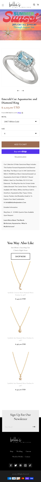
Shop (11, 451)
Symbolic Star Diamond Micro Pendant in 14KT (20, 384)
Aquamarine (16, 223)
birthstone (10, 226)
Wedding (20, 451)
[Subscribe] (34, 426)
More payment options (20, 156)
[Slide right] (22, 90)
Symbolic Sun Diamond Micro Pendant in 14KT (21, 339)
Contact (27, 457)
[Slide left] (18, 90)
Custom (28, 451)
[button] (2, 5)
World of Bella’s (17, 457)
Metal (4, 117)
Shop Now (20, 256)
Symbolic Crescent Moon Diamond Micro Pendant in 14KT (20, 294)
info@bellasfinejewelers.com (16, 202)
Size (3, 129)
